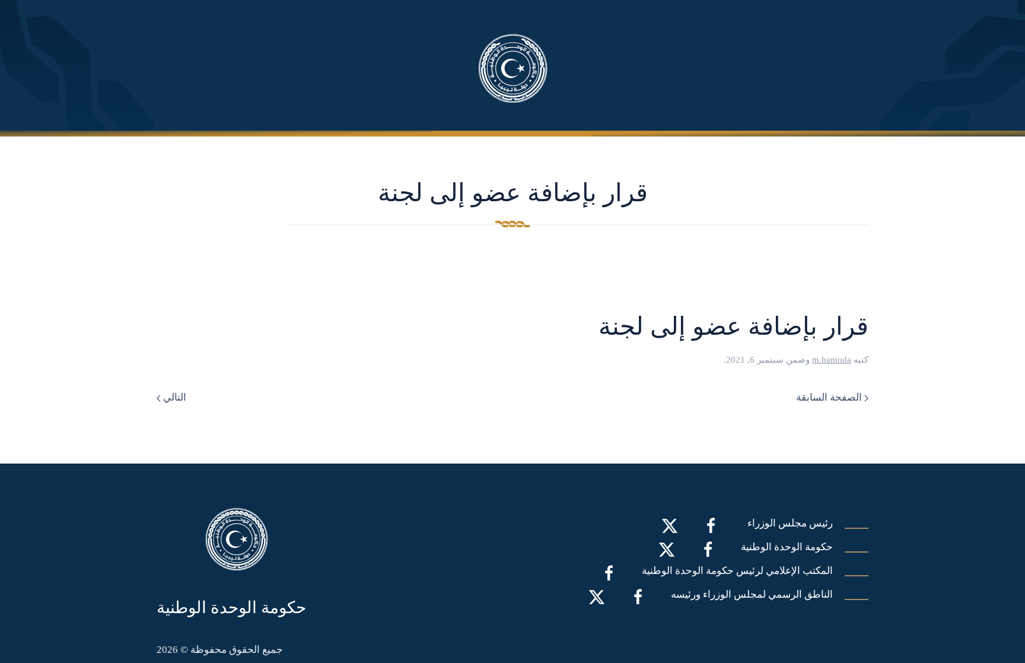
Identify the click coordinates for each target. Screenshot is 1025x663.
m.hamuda (831, 359)
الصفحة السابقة (830, 397)
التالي (173, 397)
